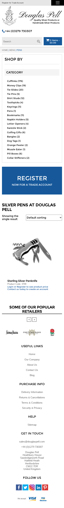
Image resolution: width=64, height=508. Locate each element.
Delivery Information (32, 392)
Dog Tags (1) (14, 140)
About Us (32, 364)
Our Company (32, 359)
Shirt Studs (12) (15, 98)
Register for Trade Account (12, 3)
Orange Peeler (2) (17, 145)
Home (5, 50)
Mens (12, 50)
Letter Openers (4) (18, 123)
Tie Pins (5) (13, 94)
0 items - (54, 41)
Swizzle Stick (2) (16, 128)
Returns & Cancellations (32, 397)
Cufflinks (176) (15, 81)
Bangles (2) (13, 136)
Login (10, 286)
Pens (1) (11, 111)
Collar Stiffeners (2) (18, 157)
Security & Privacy (32, 407)
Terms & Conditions (32, 402)
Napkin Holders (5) (18, 119)
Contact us (13, 289)
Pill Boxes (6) (14, 153)
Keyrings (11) (14, 106)
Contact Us (32, 370)
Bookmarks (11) (15, 115)
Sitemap (32, 424)
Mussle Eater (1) (16, 149)
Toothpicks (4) (15, 102)
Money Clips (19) (16, 85)
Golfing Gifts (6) (16, 132)
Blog (32, 375)
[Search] (38, 40)
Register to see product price (32, 286)
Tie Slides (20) (15, 89)
